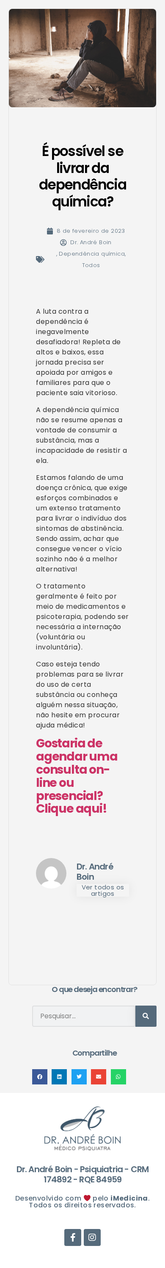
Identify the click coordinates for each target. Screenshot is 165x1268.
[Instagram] (148, 75)
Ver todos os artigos (103, 890)
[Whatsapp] (148, 41)
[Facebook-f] (148, 58)
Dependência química (92, 254)
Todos (91, 265)
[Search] (146, 1016)
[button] (39, 1076)
